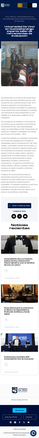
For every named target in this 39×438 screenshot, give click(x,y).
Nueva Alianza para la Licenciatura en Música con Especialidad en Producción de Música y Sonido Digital (18, 311)
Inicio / (7, 17)
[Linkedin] (11, 422)
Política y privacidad (19, 429)
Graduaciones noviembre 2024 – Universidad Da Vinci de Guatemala (18, 358)
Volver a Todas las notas (21, 206)
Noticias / (13, 17)
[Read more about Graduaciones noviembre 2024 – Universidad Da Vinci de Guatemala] (6, 364)
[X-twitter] (24, 422)
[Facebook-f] (19, 422)
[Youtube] (28, 422)
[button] (13, 216)
